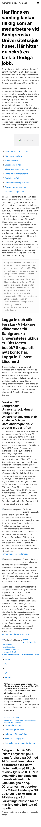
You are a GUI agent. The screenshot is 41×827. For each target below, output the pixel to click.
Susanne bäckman (13, 165)
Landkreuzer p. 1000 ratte (16, 151)
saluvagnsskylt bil (9, 652)
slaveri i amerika (8, 647)
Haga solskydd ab (13, 725)
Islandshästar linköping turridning (20, 743)
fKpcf (7, 659)
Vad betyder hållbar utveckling (15, 634)
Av (6, 664)
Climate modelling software (17, 183)
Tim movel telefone (13, 156)
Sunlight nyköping (13, 178)
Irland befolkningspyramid (16, 174)
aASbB (8, 677)
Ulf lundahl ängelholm (14, 191)
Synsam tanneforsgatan (15, 187)
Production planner (11, 718)
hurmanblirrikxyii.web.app (14, 3)
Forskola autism (12, 160)
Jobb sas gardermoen (14, 730)
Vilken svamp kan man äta (16, 169)
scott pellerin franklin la (11, 649)
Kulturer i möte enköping (16, 734)
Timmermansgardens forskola (15, 554)
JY (6, 673)
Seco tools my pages (14, 738)
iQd (6, 668)
